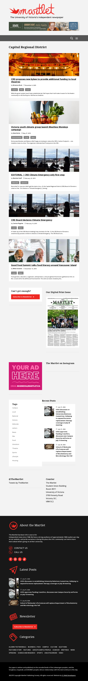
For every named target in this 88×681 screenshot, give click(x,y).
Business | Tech (34, 647)
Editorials (15, 183)
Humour (56, 650)
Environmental (16, 137)
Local (28, 89)
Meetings (65, 650)
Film (21, 89)
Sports (14, 452)
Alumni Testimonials (17, 647)
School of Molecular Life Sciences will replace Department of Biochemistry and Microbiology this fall (64, 451)
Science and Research (26, 653)
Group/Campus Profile (42, 650)
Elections (63, 647)
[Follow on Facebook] (10, 559)
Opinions (24, 183)
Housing (15, 460)
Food (14, 440)
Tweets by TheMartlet (18, 483)
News (33, 137)
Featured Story (15, 650)
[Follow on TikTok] (24, 559)
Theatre (15, 448)
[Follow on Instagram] (15, 559)
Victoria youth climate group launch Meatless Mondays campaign (39, 128)
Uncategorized (50, 653)
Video (61, 653)
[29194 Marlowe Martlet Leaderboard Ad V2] (44, 30)
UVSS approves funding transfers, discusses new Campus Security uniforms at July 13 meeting (64, 436)
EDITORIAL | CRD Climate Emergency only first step (38, 174)
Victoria (14, 420)
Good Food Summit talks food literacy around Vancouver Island (43, 265)
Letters (14, 428)
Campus (15, 408)
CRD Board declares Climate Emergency (31, 220)
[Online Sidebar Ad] (25, 389)
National (15, 416)
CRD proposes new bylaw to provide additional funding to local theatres (43, 80)
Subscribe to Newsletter (22, 297)
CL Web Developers (69, 675)
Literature (15, 444)
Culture (14, 89)
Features (27, 650)
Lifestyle (15, 456)
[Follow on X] (20, 559)
